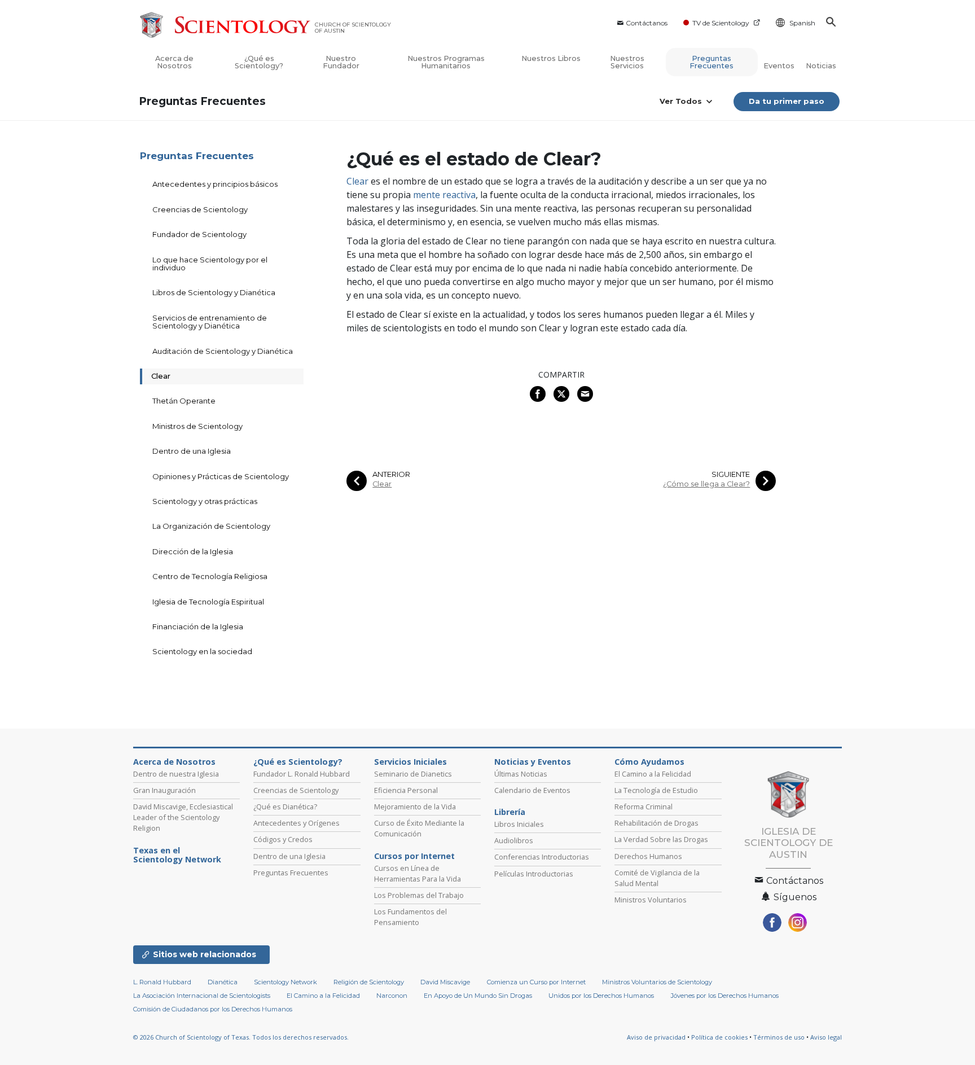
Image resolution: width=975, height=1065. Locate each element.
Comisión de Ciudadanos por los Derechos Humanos (212, 1009)
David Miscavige (445, 982)
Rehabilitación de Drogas (656, 823)
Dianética (223, 982)
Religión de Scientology (368, 982)
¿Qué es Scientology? (259, 62)
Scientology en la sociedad (202, 651)
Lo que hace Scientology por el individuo (209, 263)
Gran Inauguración (164, 790)
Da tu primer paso (786, 101)
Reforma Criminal (643, 806)
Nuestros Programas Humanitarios (446, 62)
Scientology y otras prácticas (204, 501)
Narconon (391, 996)
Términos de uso (779, 1037)
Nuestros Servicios (627, 62)
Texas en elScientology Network (177, 855)
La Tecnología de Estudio (656, 790)
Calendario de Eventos (532, 790)
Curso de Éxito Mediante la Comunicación (419, 828)
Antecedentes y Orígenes (296, 823)
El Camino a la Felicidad (652, 774)
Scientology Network (285, 982)
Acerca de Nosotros (174, 62)
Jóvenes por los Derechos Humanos (725, 996)
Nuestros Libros (551, 58)
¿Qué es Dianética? (285, 806)
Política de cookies (719, 1037)
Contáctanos (646, 23)
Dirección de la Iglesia (192, 551)
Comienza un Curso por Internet (536, 982)
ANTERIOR (391, 474)
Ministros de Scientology (197, 426)
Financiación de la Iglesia (197, 626)
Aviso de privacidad (656, 1037)
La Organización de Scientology (211, 526)
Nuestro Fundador (341, 62)
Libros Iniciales (519, 824)
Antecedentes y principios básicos (215, 184)
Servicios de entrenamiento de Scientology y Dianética (209, 321)
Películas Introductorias (533, 874)
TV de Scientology (720, 23)
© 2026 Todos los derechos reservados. (241, 1037)
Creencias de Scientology (200, 209)
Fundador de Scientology (199, 234)
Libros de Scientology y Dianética (213, 292)
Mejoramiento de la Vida (415, 806)
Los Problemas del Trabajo (419, 895)
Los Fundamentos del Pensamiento (410, 916)
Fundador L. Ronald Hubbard (301, 774)
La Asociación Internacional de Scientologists (201, 996)
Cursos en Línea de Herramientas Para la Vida (417, 873)
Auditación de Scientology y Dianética (222, 351)
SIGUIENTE (731, 474)
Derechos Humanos (648, 856)
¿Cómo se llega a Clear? (706, 484)
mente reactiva (444, 195)
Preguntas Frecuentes (711, 62)
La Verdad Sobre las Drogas (661, 839)
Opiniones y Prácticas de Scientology (220, 476)
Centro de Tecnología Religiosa (209, 576)
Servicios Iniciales (410, 761)
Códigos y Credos (283, 839)
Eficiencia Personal (406, 790)
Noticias (821, 66)
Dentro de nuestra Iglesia (176, 774)
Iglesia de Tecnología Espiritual (208, 601)
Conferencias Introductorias (541, 857)
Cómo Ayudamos (649, 761)
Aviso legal (826, 1037)
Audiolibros (513, 840)
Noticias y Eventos (532, 761)
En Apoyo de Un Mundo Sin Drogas (478, 996)
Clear (357, 181)
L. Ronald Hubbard (162, 982)
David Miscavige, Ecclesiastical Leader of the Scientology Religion (183, 817)
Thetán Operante (184, 400)
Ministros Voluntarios (650, 900)
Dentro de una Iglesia (191, 450)
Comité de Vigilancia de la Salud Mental (657, 877)
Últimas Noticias (520, 774)
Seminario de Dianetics (413, 774)
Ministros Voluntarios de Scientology (657, 982)
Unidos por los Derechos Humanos (601, 996)
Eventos (778, 66)
